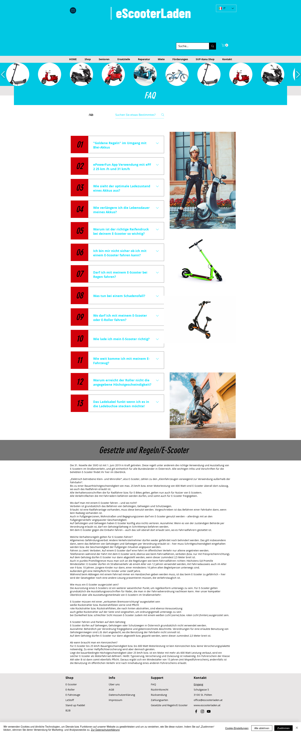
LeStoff (69, 700)
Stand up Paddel (75, 705)
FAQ (153, 684)
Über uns (114, 684)
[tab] (75, 127)
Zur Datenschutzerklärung (105, 729)
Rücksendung (159, 694)
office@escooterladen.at (208, 700)
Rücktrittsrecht (159, 689)
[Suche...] (212, 46)
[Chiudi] (297, 728)
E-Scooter (71, 684)
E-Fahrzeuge (72, 694)
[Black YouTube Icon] (208, 711)
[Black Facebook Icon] (196, 711)
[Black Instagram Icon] (202, 711)
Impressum (115, 700)
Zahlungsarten (159, 700)
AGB (111, 689)
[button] (225, 45)
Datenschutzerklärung (122, 694)
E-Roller (70, 689)
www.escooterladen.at (207, 705)
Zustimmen (283, 728)
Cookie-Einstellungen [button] (237, 728)
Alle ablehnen (261, 728)
